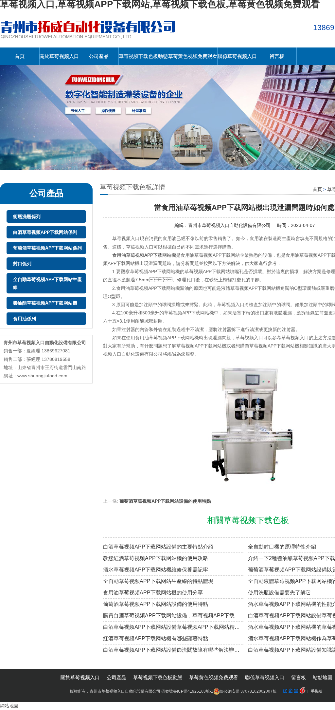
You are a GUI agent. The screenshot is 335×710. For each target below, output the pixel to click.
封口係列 (22, 263)
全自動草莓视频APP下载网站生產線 (47, 283)
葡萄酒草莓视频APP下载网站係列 (47, 248)
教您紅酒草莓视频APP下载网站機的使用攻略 (155, 558)
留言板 (277, 56)
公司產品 (99, 56)
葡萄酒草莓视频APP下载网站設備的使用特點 (165, 501)
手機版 (317, 691)
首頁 (20, 56)
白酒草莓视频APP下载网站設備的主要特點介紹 (158, 547)
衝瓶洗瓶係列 (27, 216)
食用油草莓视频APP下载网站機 (144, 255)
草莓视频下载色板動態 (143, 56)
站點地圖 (322, 677)
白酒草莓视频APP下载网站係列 (45, 232)
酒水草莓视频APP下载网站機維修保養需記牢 (155, 569)
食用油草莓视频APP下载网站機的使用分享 (153, 592)
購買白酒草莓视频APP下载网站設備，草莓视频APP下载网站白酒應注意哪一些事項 (173, 615)
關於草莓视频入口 (59, 56)
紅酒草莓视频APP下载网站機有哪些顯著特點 (155, 638)
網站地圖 (9, 705)
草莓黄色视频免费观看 (192, 56)
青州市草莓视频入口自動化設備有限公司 (229, 225)
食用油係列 (24, 318)
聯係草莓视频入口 (237, 56)
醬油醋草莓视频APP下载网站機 (45, 303)
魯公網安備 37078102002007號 (248, 691)
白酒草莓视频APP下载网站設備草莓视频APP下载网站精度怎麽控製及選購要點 (173, 627)
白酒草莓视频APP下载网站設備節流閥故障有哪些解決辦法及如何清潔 (173, 650)
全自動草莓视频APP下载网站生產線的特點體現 (158, 581)
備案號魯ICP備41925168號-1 (187, 691)
